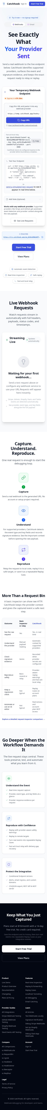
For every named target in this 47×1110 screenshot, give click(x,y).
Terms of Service (8, 1084)
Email (32, 24)
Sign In (24, 4)
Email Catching (31, 1001)
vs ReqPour (6, 1073)
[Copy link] (42, 237)
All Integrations (8, 1012)
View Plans (23, 256)
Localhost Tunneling (33, 994)
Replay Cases (30, 990)
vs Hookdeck (7, 1062)
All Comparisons (8, 1046)
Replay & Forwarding (33, 986)
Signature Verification (34, 1020)
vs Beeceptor (7, 1069)
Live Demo (6, 982)
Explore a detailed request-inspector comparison (23, 719)
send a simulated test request (19, 187)
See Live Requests (25, 220)
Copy (37, 141)
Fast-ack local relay (12, 135)
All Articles (29, 1012)
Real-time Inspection (33, 982)
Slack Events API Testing (11, 1032)
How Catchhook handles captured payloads (22, 125)
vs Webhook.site (8, 1050)
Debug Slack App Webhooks (32, 1034)
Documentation (8, 990)
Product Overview (9, 986)
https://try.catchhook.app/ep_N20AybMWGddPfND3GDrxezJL (21, 237)
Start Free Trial (37, 4)
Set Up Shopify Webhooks (31, 1028)
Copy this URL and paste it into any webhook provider (23, 107)
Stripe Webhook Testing (11, 1016)
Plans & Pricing (8, 998)
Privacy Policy (7, 1087)
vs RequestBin (7, 1054)
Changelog (6, 994)
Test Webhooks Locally (34, 1016)
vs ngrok (5, 1058)
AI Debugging (31, 998)
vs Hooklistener (8, 1065)
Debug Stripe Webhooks (35, 1023)
